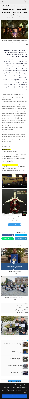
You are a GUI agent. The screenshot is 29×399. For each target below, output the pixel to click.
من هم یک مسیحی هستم (13, 224)
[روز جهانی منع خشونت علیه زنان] (25, 359)
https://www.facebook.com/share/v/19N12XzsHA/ (14, 158)
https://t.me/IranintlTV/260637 (10, 151)
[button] (4, 204)
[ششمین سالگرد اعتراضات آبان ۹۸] (25, 373)
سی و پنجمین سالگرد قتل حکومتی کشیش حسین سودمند (17, 306)
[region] (14, 391)
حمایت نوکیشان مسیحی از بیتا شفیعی (21, 310)
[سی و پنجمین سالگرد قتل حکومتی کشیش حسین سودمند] (25, 344)
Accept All (14, 396)
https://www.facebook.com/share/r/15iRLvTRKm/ (14, 170)
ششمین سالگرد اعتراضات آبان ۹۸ (22, 312)
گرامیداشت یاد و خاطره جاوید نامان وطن (14, 297)
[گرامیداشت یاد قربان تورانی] (25, 351)
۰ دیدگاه (16, 346)
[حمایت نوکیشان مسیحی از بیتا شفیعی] (25, 366)
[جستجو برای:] (2, 2)
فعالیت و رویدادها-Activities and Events (21, 17)
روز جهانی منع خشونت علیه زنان (22, 309)
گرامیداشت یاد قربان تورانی (15, 271)
